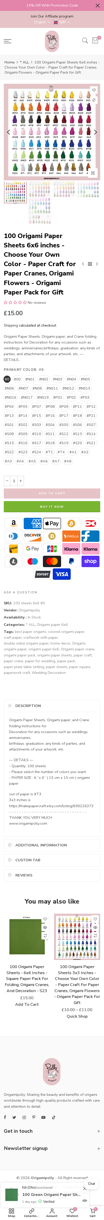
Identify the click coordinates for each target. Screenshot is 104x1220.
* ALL (24, 62)
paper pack (66, 660)
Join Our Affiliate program (52, 16)
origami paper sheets (54, 655)
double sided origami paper (26, 643)
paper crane (13, 660)
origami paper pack (19, 655)
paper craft (83, 655)
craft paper (13, 637)
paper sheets (56, 666)
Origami (78, 643)
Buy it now (52, 507)
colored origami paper (66, 631)
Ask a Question (20, 592)
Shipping (11, 325)
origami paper (15, 649)
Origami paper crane (77, 649)
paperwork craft (17, 672)
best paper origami (30, 631)
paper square (79, 666)
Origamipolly (29, 610)
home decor (60, 643)
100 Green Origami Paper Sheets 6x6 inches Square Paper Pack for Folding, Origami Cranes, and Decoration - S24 (52, 1192)
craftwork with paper (40, 637)
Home (10, 62)
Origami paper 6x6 (52, 624)
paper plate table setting (24, 666)
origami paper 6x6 (44, 649)
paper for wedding (40, 660)
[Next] (95, 132)
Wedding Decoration (49, 672)
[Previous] (9, 132)
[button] (15, 302)
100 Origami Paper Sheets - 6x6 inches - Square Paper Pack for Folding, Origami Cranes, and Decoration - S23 (27, 978)
